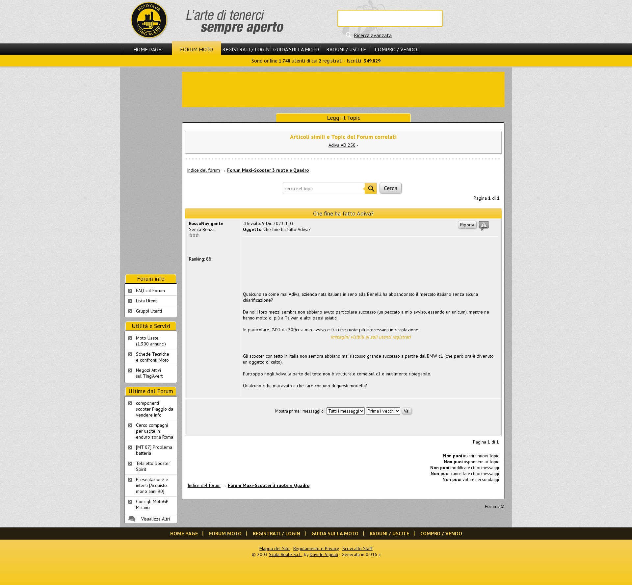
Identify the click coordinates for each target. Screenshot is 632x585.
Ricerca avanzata (373, 35)
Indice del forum (203, 170)
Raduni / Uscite (346, 49)
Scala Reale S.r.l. (285, 554)
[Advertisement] (343, 89)
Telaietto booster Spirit (153, 466)
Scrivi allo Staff (357, 548)
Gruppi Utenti (149, 311)
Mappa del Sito (274, 548)
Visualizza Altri (155, 519)
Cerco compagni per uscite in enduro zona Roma (154, 431)
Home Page (147, 49)
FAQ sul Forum (150, 290)
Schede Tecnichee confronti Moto (152, 357)
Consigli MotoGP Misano (152, 504)
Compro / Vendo (396, 49)
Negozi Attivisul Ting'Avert (149, 373)
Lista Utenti (147, 301)
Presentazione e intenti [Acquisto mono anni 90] (152, 485)
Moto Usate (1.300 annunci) (151, 341)
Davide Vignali (324, 554)
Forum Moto (196, 49)
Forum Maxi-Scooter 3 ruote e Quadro (268, 170)
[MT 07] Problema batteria (154, 450)
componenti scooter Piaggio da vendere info (154, 409)
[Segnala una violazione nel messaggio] (484, 226)
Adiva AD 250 (342, 145)
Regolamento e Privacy (316, 548)
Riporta (467, 225)
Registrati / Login (246, 49)
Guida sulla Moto (296, 49)
